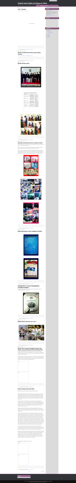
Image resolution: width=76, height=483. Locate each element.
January (49, 31)
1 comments (31, 469)
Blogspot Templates (44, 481)
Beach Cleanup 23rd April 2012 (26, 389)
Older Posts (42, 471)
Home (38, 5)
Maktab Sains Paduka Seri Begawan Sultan (33, 481)
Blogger (51, 481)
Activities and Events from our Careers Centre (30, 142)
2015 (48, 30)
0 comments (31, 49)
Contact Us (42, 5)
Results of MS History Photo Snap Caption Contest (29, 53)
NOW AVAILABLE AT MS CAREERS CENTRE (30, 231)
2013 (48, 34)
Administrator (49, 10)
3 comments (31, 60)
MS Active (46, 5)
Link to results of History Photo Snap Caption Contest (25, 55)
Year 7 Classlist (22, 9)
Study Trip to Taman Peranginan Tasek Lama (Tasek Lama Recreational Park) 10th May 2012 (30, 349)
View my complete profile (50, 15)
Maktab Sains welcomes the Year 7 (27, 321)
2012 (48, 35)
